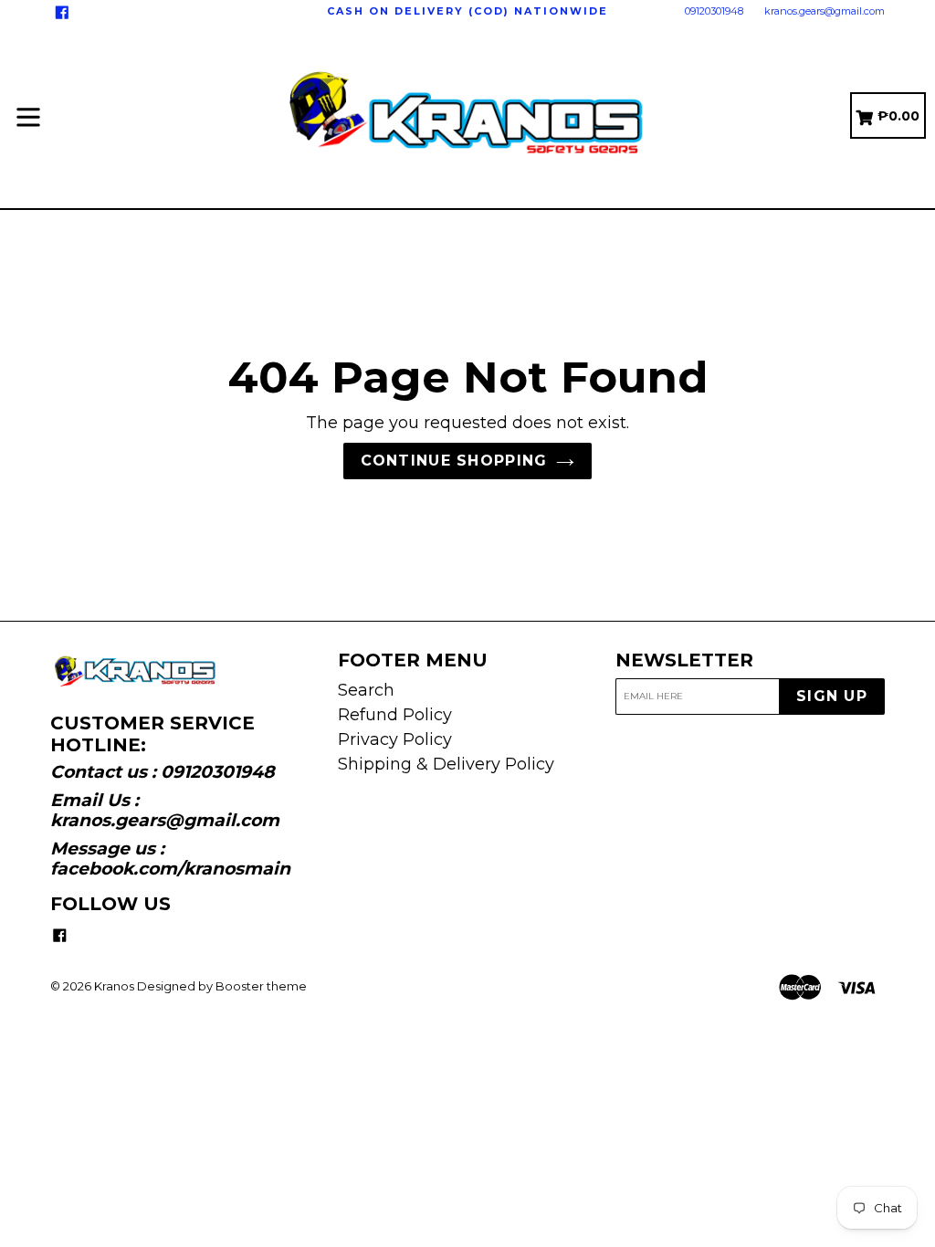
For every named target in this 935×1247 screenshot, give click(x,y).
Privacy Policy (395, 739)
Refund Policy (395, 715)
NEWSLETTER (684, 660)
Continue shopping (454, 460)
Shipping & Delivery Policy (446, 764)
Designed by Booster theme (222, 986)
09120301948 (714, 11)
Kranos (114, 986)
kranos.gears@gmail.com (824, 11)
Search (366, 690)
